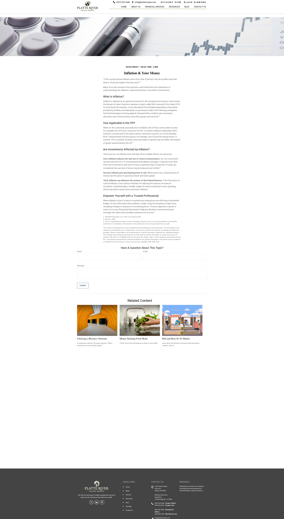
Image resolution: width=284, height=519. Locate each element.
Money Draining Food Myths (134, 338)
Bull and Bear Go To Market (176, 338)
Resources (129, 498)
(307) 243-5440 (123, 2)
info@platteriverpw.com (145, 2)
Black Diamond (195, 2)
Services (128, 495)
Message (80, 266)
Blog (127, 502)
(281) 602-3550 (159, 509)
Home (128, 487)
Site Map (128, 506)
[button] (123, 6)
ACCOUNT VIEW (171, 2)
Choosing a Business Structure (92, 338)
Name (79, 251)
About (128, 491)
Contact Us (129, 510)
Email (145, 251)
